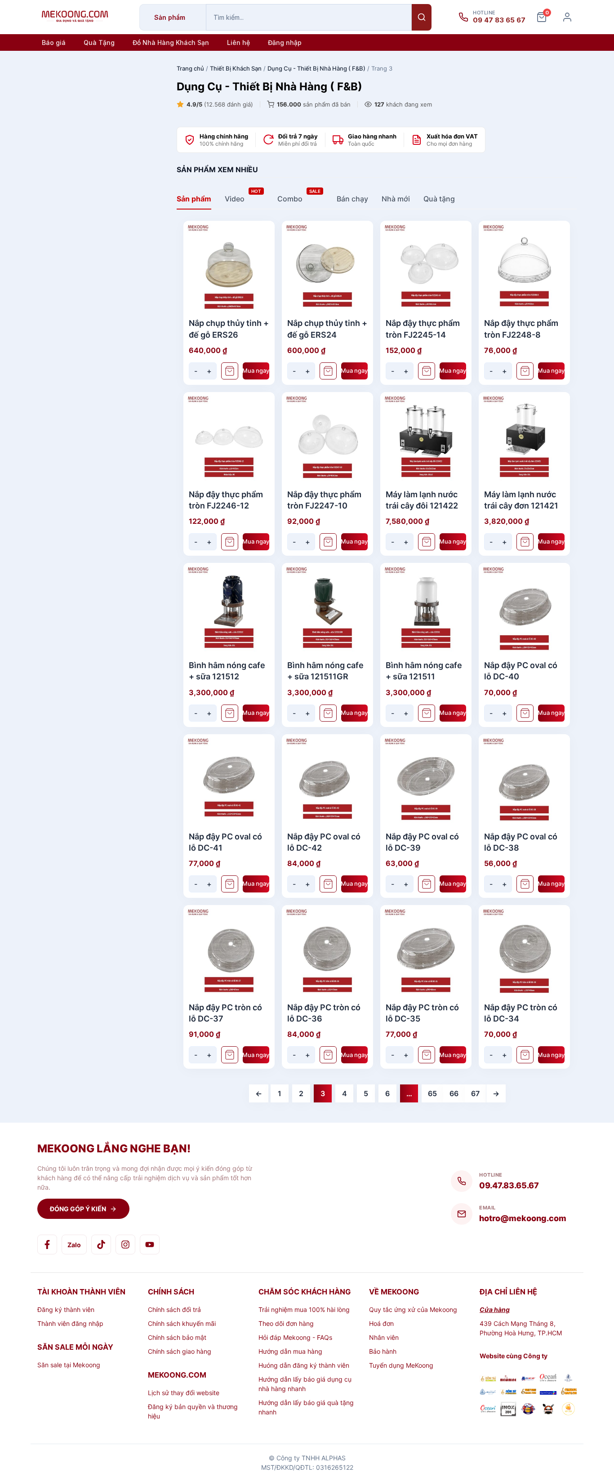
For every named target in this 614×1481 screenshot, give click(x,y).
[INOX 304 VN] (508, 1410)
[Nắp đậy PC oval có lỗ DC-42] (327, 779)
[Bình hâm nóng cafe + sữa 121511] (426, 608)
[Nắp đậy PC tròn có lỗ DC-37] (229, 950)
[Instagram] (125, 1244)
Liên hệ (238, 42)
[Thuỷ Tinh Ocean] (488, 1410)
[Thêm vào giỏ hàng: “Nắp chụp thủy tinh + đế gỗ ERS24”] (328, 370)
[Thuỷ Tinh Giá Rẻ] (528, 1392)
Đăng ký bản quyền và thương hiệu (193, 1411)
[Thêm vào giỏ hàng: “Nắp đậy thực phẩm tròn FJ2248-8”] (525, 370)
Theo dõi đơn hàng (286, 1323)
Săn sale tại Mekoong (68, 1365)
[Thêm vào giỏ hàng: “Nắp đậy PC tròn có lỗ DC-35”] (426, 1054)
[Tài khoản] (567, 17)
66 (453, 1093)
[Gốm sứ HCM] (508, 1392)
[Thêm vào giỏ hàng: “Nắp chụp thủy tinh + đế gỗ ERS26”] (229, 370)
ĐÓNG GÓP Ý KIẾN (78, 1209)
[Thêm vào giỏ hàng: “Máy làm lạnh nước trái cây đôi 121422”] (426, 541)
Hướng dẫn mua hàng (290, 1351)
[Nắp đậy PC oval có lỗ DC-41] (229, 779)
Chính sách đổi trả (174, 1309)
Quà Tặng (99, 42)
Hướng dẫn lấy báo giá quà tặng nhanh (306, 1407)
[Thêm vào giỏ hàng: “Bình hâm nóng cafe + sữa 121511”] (426, 713)
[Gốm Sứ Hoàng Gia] (488, 1379)
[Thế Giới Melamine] (508, 1379)
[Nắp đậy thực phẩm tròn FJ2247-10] (327, 437)
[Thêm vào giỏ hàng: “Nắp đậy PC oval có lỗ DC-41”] (229, 883)
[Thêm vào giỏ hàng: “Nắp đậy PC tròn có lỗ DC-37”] (229, 1054)
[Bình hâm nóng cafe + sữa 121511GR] (327, 608)
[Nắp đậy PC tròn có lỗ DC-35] (426, 950)
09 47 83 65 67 (499, 20)
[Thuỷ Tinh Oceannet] (548, 1378)
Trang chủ (190, 68)
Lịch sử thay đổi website (183, 1392)
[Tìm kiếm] (422, 17)
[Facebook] (47, 1244)
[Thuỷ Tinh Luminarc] (548, 1392)
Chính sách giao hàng (179, 1351)
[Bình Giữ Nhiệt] (528, 1379)
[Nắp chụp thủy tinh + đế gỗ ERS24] (327, 266)
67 (475, 1093)
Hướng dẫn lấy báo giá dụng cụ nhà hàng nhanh (304, 1383)
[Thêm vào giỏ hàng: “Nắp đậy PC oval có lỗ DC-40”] (525, 713)
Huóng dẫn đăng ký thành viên (303, 1365)
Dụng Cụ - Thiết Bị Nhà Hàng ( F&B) (316, 68)
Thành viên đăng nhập (70, 1323)
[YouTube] (150, 1244)
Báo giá (54, 42)
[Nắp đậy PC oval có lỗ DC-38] (524, 779)
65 (432, 1093)
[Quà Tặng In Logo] (568, 1410)
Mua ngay (256, 370)
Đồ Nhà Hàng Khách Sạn (171, 42)
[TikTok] (101, 1244)
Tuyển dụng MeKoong (401, 1365)
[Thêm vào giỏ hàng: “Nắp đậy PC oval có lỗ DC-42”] (328, 883)
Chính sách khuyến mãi (182, 1323)
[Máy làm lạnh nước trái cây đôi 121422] (426, 437)
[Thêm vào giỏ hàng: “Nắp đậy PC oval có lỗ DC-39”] (426, 883)
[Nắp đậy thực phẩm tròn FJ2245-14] (426, 266)
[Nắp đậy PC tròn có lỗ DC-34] (524, 950)
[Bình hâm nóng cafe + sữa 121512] (229, 608)
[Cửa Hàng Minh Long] (568, 1378)
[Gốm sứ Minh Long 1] (488, 1392)
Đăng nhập (285, 42)
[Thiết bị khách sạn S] (548, 1410)
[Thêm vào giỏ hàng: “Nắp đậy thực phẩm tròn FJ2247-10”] (328, 541)
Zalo (74, 1245)
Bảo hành (382, 1351)
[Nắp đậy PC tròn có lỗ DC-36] (327, 950)
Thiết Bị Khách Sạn (236, 68)
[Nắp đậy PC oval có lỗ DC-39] (426, 779)
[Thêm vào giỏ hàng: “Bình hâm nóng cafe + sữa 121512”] (229, 713)
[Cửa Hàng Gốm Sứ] (568, 1392)
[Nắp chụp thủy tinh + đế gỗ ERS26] (229, 266)
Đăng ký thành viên (65, 1309)
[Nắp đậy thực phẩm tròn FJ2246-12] (229, 437)
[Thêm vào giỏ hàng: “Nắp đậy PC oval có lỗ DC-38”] (525, 883)
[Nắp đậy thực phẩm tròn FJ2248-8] (524, 266)
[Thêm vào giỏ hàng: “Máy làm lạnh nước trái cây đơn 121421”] (525, 541)
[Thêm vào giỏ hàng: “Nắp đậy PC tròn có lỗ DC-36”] (328, 1054)
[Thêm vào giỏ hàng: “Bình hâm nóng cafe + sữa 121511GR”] (328, 713)
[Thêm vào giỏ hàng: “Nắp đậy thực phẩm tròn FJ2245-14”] (426, 370)
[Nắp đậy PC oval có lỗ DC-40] (524, 608)
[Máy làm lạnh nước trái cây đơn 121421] (524, 437)
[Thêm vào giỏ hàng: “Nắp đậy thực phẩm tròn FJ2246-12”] (229, 541)
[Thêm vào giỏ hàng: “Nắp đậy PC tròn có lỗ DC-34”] (525, 1054)
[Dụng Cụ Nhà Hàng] (528, 1410)
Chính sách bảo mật (177, 1337)
